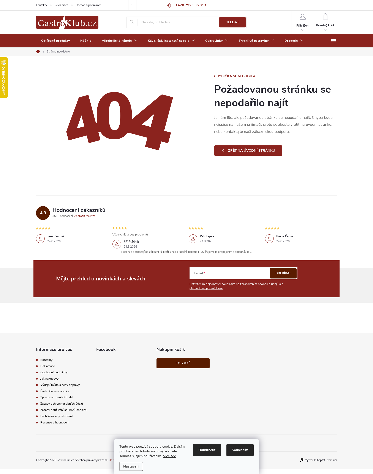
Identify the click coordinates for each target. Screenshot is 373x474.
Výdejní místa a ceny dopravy (60, 385)
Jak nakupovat (49, 379)
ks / (183, 363)
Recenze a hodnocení (54, 422)
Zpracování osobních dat (56, 397)
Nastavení (131, 466)
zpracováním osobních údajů (259, 284)
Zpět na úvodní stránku (251, 150)
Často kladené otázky (54, 391)
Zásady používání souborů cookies (63, 410)
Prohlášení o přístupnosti (57, 416)
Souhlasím (240, 450)
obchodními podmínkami (206, 288)
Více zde (169, 456)
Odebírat (283, 273)
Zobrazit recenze (84, 216)
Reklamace (61, 5)
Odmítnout (206, 450)
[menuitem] (55, 41)
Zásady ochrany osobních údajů (61, 404)
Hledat (232, 22)
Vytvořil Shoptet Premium (321, 460)
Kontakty (41, 5)
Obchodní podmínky (88, 5)
